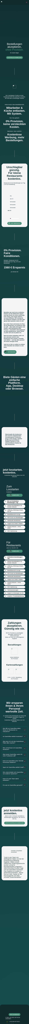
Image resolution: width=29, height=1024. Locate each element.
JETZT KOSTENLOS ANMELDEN (14, 823)
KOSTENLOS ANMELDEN (14, 57)
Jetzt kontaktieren (14, 1014)
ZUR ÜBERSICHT (16, 223)
